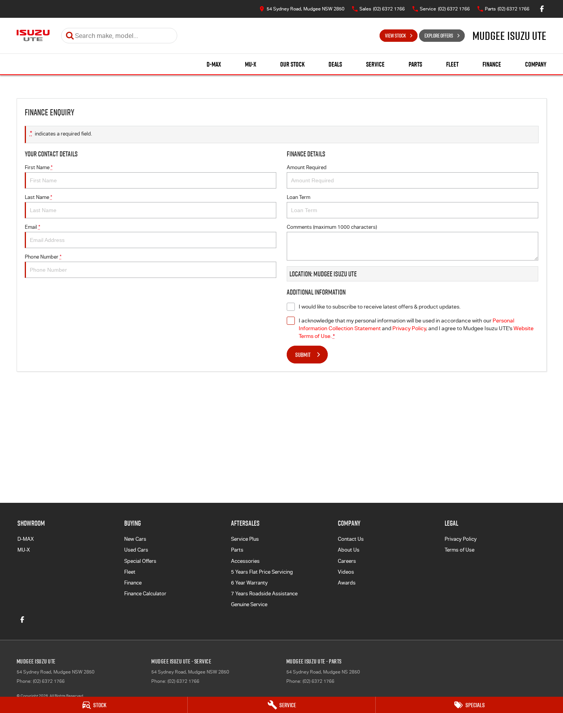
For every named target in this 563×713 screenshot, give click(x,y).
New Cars (135, 539)
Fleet (452, 64)
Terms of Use (459, 550)
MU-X (250, 64)
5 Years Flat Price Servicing (262, 572)
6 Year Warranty (249, 583)
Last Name (38, 197)
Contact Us (351, 539)
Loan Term (298, 197)
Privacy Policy (409, 328)
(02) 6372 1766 (49, 681)
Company (535, 64)
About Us (348, 550)
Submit (303, 354)
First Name (39, 167)
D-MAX (214, 64)
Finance (492, 64)
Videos (346, 572)
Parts (415, 64)
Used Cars (136, 550)
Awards (347, 583)
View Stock (395, 35)
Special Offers (140, 561)
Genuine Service (249, 604)
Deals (335, 64)
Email (32, 227)
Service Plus (245, 539)
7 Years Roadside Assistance (264, 593)
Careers (347, 561)
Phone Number (43, 257)
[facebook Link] (542, 9)
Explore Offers (438, 35)
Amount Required (307, 167)
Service (375, 64)
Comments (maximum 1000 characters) (332, 227)
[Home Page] (33, 35)
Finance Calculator (145, 593)
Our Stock (292, 64)
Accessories (245, 561)
